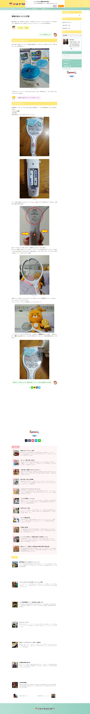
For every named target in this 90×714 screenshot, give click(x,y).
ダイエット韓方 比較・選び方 (28, 460)
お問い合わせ (66, 55)
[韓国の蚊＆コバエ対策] (36, 440)
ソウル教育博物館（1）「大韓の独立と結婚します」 (31, 602)
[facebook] (29, 440)
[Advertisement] (34, 401)
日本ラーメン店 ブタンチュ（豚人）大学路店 (30, 642)
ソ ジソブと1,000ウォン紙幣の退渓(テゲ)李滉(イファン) (34, 537)
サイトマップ (66, 57)
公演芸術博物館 (23, 682)
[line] (39, 440)
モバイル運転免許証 (25, 517)
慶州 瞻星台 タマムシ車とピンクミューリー (29, 562)
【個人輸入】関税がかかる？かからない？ (31, 469)
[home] (71, 48)
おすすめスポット (24, 8)
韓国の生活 (34, 8)
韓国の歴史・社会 (45, 8)
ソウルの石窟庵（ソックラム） (28, 498)
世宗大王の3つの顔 (25, 508)
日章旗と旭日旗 (24, 527)
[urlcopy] (42, 440)
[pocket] (32, 440)
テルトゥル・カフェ (24, 622)
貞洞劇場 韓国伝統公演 (24, 662)
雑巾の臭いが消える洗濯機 (27, 479)
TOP (37, 705)
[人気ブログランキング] (34, 431)
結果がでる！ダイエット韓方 (27, 450)
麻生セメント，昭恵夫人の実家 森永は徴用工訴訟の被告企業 (35, 546)
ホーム (13, 8)
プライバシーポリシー (43, 705)
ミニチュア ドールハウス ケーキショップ (30, 489)
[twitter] (26, 440)
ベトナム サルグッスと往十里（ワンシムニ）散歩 (31, 582)
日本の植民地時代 (67, 68)
